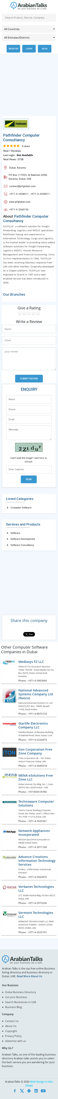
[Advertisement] (29, 87)
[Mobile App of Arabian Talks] (29, 1090)
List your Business (16, 997)
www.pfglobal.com (19, 201)
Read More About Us (29, 976)
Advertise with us (15, 1041)
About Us (10, 1026)
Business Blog (13, 1007)
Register (13, 48)
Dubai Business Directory (20, 992)
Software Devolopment (22, 539)
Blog (44, 48)
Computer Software (20, 507)
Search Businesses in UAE (20, 1002)
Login (29, 48)
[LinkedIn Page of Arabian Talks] (36, 1090)
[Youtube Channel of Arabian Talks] (43, 1090)
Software (15, 533)
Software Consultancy (22, 545)
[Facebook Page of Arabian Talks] (15, 1090)
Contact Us (12, 1021)
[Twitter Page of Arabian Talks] (22, 1090)
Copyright (11, 1031)
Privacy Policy (13, 1036)
